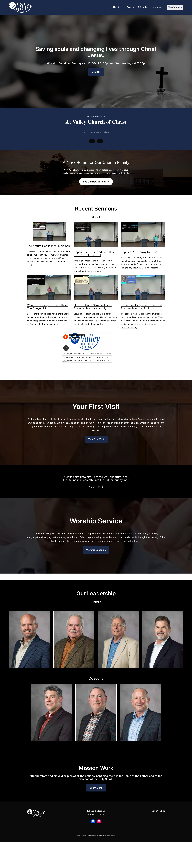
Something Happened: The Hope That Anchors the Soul (141, 307)
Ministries (143, 7)
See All (96, 217)
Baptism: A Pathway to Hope (139, 252)
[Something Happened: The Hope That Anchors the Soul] (143, 287)
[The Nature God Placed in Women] (49, 231)
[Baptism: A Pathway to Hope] (143, 234)
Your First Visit (96, 439)
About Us (117, 7)
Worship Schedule (96, 550)
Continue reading (93, 271)
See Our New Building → (96, 181)
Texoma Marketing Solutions (109, 835)
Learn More (96, 787)
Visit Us (96, 72)
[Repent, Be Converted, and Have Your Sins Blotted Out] (96, 234)
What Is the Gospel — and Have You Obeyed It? (47, 307)
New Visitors (175, 7)
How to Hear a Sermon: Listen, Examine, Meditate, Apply (93, 307)
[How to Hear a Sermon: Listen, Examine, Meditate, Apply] (96, 287)
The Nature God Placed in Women (48, 246)
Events (130, 7)
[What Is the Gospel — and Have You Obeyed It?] (49, 287)
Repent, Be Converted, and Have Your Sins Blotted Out (95, 254)
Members (157, 7)
